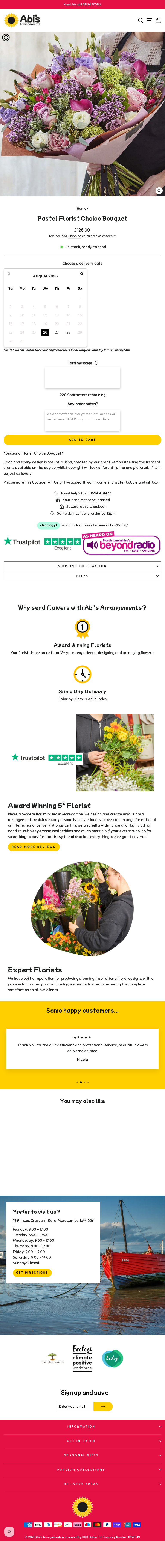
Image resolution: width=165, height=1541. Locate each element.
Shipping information (82, 566)
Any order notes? (82, 403)
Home (81, 208)
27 (57, 332)
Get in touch (81, 1441)
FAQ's (82, 576)
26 (45, 332)
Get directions (32, 1272)
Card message (79, 363)
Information (81, 1426)
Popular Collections (81, 1470)
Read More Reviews (34, 847)
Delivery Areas (81, 1484)
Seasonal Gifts (81, 1455)
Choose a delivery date (83, 263)
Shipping (74, 236)
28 (68, 332)
